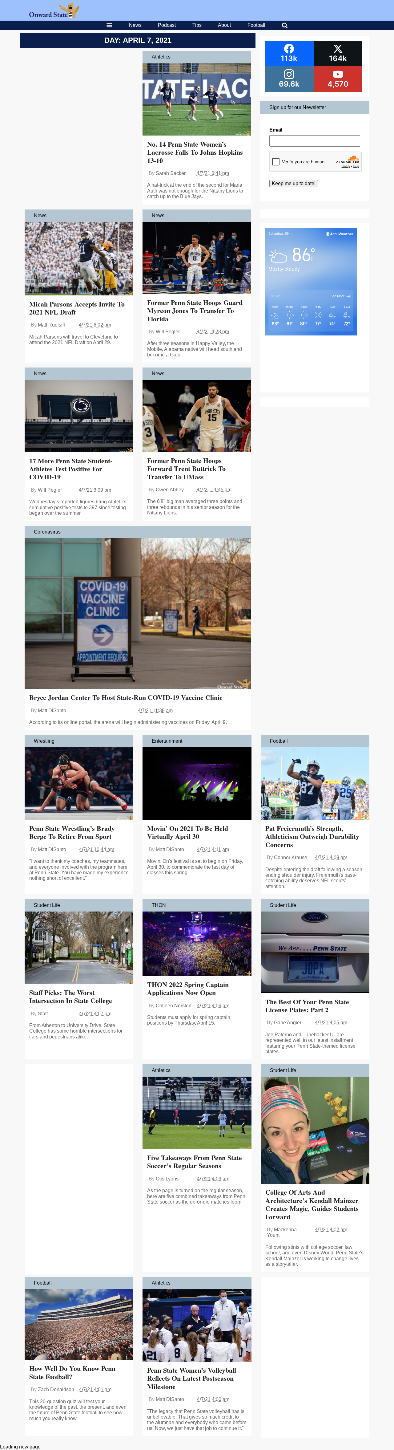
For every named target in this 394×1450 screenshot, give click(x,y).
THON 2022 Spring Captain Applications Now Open (188, 988)
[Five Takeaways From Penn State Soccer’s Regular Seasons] (197, 1114)
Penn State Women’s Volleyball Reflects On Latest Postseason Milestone (191, 1378)
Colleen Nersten (173, 1005)
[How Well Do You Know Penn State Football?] (79, 1325)
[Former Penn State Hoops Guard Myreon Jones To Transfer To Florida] (197, 258)
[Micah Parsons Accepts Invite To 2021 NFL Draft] (79, 259)
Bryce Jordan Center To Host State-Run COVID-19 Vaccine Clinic (126, 697)
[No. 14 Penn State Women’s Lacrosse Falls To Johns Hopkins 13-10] (197, 100)
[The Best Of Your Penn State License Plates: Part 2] (315, 953)
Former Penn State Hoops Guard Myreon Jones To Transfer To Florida (195, 310)
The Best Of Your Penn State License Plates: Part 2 (307, 1006)
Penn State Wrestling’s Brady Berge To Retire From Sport (72, 832)
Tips (197, 25)
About (224, 25)
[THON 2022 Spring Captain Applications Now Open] (197, 944)
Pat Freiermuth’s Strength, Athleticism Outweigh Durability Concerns (312, 836)
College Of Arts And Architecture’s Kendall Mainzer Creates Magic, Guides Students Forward (312, 1204)
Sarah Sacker (171, 173)
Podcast (167, 25)
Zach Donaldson (56, 1389)
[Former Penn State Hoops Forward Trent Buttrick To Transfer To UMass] (197, 416)
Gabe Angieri (288, 1022)
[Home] (54, 16)
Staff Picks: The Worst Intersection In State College (70, 996)
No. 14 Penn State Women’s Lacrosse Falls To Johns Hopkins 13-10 (195, 152)
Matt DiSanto (52, 710)
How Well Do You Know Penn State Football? (72, 1372)
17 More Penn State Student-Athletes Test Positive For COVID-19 (70, 469)
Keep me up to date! (294, 183)
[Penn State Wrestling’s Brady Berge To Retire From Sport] (79, 784)
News (135, 25)
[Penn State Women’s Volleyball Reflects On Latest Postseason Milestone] (197, 1326)
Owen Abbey (170, 489)
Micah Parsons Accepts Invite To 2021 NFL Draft (77, 308)
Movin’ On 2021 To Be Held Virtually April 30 (187, 832)
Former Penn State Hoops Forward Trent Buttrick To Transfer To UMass (186, 468)
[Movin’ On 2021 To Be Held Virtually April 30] (197, 784)
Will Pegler (168, 331)
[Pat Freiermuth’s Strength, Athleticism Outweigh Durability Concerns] (315, 784)
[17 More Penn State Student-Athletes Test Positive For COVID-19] (79, 416)
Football (256, 25)
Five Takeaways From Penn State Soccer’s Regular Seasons (194, 1161)
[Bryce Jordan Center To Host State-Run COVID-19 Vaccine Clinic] (138, 614)
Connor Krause (290, 857)
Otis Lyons (167, 1178)
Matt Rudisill (51, 324)
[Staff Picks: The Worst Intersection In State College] (79, 948)
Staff (43, 1013)
